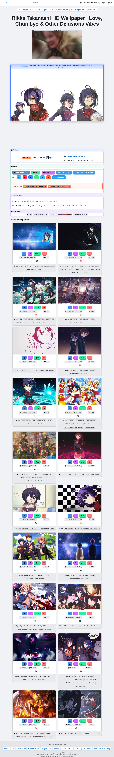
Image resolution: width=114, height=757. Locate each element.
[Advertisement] (57, 134)
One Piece (76, 206)
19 (83, 408)
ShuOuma (85, 621)
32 (38, 307)
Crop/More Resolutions (84, 172)
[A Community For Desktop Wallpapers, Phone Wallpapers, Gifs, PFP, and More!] (19, 10)
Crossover (48, 629)
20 (83, 462)
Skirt (20, 319)
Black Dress (95, 266)
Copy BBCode (59, 177)
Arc (40, 261)
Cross (66, 266)
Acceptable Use (46, 749)
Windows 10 (22, 266)
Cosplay (50, 206)
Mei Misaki (93, 679)
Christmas (71, 420)
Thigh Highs (79, 266)
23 (38, 358)
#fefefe (56, 214)
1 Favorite (49, 172)
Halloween (90, 676)
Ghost (83, 676)
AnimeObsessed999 (85, 728)
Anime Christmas (90, 427)
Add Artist (26, 158)
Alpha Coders (6, 3)
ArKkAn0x (85, 365)
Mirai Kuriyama (33, 629)
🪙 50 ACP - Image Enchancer (59, 186)
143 (38, 253)
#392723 (69, 214)
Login (103, 2)
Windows (30, 266)
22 (38, 408)
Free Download (21, 172)
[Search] (52, 2)
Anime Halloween (80, 686)
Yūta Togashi (73, 319)
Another (86, 679)
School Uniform (25, 420)
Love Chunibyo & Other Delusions (46, 201)
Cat (72, 676)
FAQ (13, 749)
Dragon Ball (42, 206)
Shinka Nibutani (39, 319)
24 (38, 563)
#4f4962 (60, 214)
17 (83, 721)
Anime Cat (92, 682)
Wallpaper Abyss (28, 10)
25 (83, 358)
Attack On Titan (67, 206)
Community (96, 2)
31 (38, 516)
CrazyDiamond (85, 416)
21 (83, 516)
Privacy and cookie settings (102, 749)
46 (83, 307)
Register (109, 2)
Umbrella (87, 266)
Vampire (77, 676)
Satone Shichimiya (66, 424)
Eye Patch (76, 269)
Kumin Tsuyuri (50, 319)
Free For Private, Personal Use (76, 156)
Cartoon (35, 206)
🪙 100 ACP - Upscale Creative (34, 186)
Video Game (22, 206)
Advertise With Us (67, 749)
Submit (87, 2)
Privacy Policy (21, 749)
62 (83, 253)
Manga (29, 206)
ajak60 (51, 158)
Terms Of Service (33, 749)
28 (38, 664)
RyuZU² (85, 315)
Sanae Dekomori (85, 206)
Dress (61, 269)
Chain (72, 266)
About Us (6, 749)
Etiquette (56, 749)
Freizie (85, 261)
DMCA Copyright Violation (83, 749)
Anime (32, 201)
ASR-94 (85, 671)
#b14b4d (64, 214)
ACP (16, 186)
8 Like (36, 172)
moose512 (40, 365)
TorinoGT (39, 570)
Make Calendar (64, 172)
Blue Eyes (68, 269)
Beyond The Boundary (26, 626)
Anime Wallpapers (41, 10)
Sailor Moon (57, 206)
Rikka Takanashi (23, 201)
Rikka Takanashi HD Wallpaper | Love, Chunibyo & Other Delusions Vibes (72, 10)
